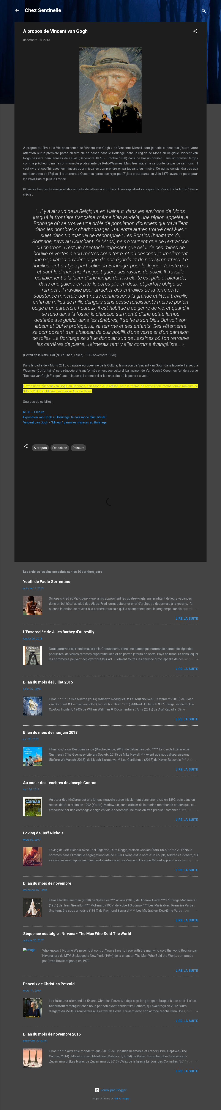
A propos (40, 448)
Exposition (59, 448)
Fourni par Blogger (113, 1090)
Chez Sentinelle (43, 10)
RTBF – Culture (33, 412)
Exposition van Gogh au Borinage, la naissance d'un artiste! (65, 417)
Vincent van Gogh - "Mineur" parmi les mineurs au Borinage (65, 422)
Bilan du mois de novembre (47, 883)
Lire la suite (187, 619)
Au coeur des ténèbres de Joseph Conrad (59, 782)
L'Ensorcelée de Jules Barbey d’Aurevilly (58, 632)
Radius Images (121, 1098)
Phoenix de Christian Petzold (49, 984)
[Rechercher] (204, 11)
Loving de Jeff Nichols (43, 833)
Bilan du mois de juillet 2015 (48, 682)
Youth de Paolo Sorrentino (46, 581)
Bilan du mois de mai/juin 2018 (50, 732)
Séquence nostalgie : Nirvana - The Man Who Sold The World (77, 933)
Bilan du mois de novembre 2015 (52, 1034)
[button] (195, 31)
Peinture (78, 448)
